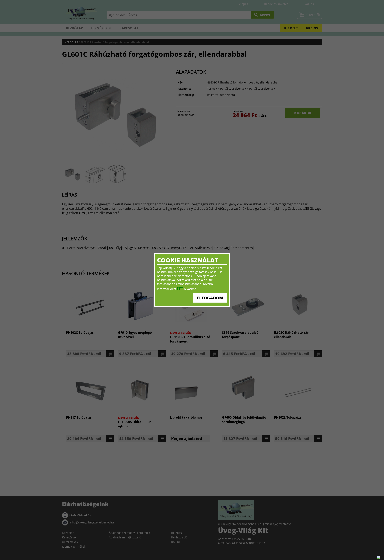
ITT (180, 288)
